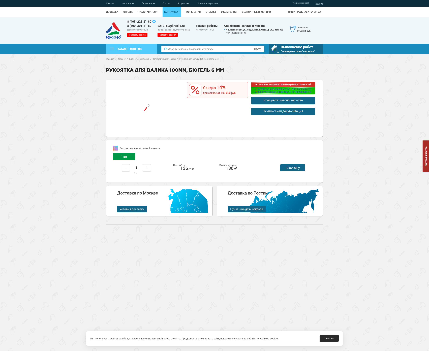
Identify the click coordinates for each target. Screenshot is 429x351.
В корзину (293, 168)
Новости (110, 3)
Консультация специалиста (283, 100)
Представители (147, 12)
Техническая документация (283, 111)
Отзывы (211, 12)
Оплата (128, 12)
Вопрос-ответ (183, 3)
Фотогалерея (128, 3)
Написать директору (208, 3)
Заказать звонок (137, 34)
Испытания (193, 12)
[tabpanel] (147, 106)
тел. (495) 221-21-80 (236, 32)
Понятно (329, 338)
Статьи (166, 3)
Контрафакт (171, 12)
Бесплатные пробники (256, 12)
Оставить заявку (168, 34)
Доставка (112, 12)
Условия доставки (132, 209)
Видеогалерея (148, 3)
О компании (229, 12)
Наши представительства (304, 12)
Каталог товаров (129, 49)
